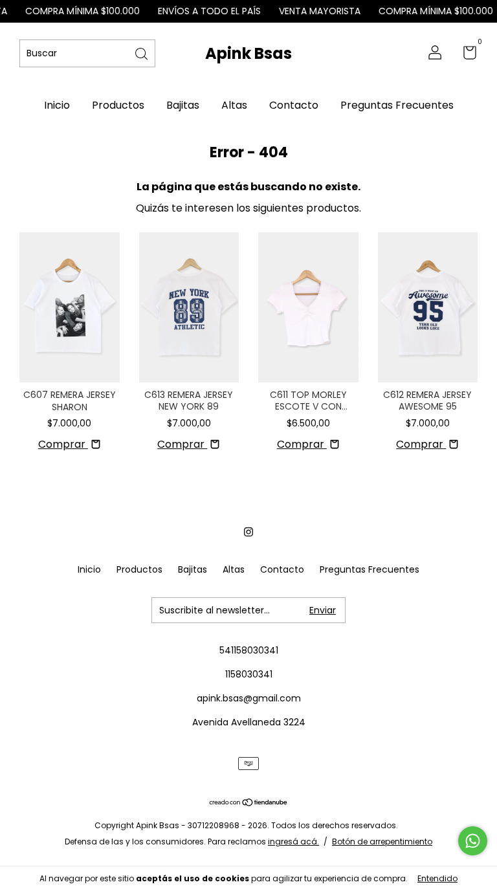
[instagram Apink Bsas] (248, 532)
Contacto (293, 105)
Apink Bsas (248, 53)
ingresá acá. (293, 841)
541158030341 (248, 650)
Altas (234, 105)
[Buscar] (142, 52)
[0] (465, 55)
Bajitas (182, 105)
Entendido (437, 878)
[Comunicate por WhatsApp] (472, 840)
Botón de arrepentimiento (382, 841)
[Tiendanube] (248, 803)
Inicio (57, 105)
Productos (118, 105)
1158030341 (248, 674)
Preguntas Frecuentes (397, 105)
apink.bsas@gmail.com (249, 698)
